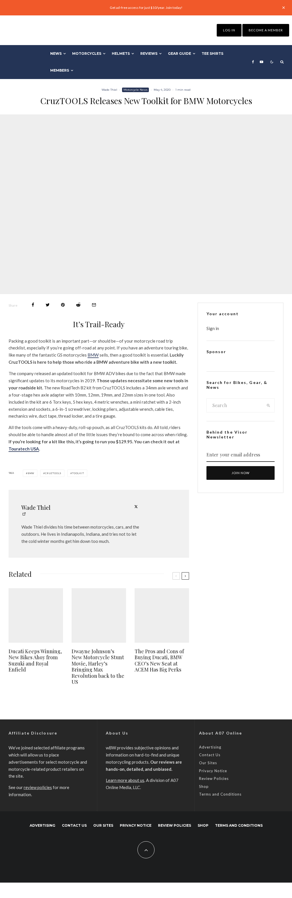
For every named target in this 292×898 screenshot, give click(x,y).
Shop (204, 786)
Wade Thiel (109, 90)
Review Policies (214, 778)
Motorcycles (86, 53)
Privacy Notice (213, 770)
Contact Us (209, 755)
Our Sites (208, 763)
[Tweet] (48, 305)
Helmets (121, 53)
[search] (268, 405)
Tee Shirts (212, 53)
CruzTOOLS (53, 473)
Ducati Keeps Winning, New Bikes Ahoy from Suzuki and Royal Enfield (35, 660)
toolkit (78, 473)
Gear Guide (179, 53)
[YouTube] (261, 62)
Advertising (210, 747)
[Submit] (78, 305)
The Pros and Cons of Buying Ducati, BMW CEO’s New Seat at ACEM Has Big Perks (159, 660)
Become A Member (266, 30)
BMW (93, 354)
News (56, 53)
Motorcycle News (135, 90)
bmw (31, 473)
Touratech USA (24, 448)
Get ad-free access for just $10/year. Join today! (146, 7)
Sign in (212, 328)
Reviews (148, 53)
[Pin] (63, 305)
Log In (229, 30)
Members (59, 70)
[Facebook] (253, 62)
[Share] (33, 305)
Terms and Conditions (220, 794)
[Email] (94, 305)
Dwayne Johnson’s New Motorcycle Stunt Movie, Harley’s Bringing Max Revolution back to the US (98, 666)
